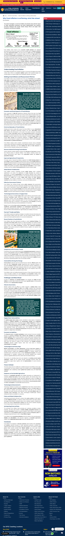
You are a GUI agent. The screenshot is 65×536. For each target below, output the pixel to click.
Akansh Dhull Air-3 (39, 519)
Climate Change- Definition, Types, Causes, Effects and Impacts (54, 86)
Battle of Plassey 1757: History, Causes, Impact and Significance (54, 217)
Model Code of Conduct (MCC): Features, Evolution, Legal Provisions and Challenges (54, 372)
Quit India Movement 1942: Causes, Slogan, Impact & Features (54, 391)
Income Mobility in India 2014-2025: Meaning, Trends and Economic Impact (54, 445)
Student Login (38, 500)
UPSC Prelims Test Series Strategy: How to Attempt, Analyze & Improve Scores (54, 225)
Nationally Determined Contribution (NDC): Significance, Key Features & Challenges (54, 355)
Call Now (6, 533)
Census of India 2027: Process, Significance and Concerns (54, 236)
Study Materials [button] (36, 8)
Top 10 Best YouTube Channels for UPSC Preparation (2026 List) (54, 67)
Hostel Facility (7, 509)
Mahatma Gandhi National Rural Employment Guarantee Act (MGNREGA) (54, 443)
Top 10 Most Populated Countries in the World (54, 143)
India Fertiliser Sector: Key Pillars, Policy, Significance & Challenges (54, 178)
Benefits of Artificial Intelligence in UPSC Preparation (54, 385)
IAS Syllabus (53, 500)
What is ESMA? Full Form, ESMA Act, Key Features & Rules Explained (54, 418)
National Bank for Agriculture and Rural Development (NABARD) (54, 336)
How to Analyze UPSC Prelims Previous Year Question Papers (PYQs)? (54, 241)
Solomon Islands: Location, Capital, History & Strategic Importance (54, 437)
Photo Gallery (7, 507)
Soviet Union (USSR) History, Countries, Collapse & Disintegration (54, 127)
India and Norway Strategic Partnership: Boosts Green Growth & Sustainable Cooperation (54, 200)
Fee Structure (38, 501)
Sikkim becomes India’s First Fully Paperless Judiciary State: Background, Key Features (54, 247)
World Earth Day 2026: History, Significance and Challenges (54, 287)
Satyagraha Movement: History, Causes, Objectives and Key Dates (54, 75)
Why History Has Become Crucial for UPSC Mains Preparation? (54, 119)
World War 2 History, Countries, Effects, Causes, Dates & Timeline (54, 238)
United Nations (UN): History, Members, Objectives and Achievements (54, 168)
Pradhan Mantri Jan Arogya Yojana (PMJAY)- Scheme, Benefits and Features (54, 124)
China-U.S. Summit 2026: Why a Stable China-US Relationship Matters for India (54, 214)
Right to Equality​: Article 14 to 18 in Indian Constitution (54, 323)
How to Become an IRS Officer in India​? (53, 410)
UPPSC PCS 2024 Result (55, 509)
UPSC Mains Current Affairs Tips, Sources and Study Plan (54, 165)
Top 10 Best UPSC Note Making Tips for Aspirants (54, 203)
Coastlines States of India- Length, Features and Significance (54, 149)
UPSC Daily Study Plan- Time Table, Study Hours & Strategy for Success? (54, 64)
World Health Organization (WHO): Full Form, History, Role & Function (54, 157)
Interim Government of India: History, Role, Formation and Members (54, 154)
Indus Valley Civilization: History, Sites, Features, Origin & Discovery (54, 252)
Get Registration (39, 505)
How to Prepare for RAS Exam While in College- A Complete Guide (54, 56)
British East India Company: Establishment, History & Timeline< (54, 399)
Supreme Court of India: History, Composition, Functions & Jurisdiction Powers (54, 358)
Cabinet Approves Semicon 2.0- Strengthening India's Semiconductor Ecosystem (54, 59)
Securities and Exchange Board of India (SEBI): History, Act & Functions (54, 138)
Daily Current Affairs (40, 511)
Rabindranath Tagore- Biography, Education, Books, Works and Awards (54, 189)
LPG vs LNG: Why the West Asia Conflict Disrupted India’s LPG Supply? (54, 345)
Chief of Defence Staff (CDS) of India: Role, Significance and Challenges (54, 219)
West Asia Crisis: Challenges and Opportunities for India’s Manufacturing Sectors (54, 304)
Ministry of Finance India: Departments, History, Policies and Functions (54, 306)
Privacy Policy (7, 517)
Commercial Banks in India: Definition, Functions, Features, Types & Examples (54, 121)
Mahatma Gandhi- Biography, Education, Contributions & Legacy (54, 135)
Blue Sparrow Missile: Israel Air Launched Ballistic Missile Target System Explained (54, 421)
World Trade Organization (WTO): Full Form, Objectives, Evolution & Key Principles (54, 432)
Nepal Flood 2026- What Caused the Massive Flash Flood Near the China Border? (54, 21)
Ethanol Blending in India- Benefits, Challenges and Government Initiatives (54, 72)
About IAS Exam (53, 497)
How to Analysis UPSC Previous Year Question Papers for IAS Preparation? (54, 48)
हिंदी (62, 8)
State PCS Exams (43, 10)
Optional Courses (24, 507)
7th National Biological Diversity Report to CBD (54, 440)
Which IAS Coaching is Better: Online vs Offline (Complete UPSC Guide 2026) (54, 255)
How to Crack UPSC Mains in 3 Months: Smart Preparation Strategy (54, 176)
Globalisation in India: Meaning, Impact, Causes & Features (54, 364)
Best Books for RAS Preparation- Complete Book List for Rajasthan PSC (54, 42)
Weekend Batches (24, 505)
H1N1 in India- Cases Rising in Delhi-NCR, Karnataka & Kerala (54, 26)
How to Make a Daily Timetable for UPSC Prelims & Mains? (54, 296)
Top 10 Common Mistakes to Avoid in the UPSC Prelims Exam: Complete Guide (54, 249)
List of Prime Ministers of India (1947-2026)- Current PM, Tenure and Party (54, 110)
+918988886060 (58, 1)
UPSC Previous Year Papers (54, 512)
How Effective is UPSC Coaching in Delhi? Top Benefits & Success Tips (54, 83)
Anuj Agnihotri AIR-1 (39, 515)
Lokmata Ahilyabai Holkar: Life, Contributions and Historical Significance (54, 116)
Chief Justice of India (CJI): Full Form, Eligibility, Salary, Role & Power (54, 266)
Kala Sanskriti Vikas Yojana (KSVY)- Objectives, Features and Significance (54, 53)
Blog (51, 515)
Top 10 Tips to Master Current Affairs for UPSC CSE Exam (54, 282)
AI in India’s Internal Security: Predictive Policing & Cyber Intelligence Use (54, 342)
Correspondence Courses (23, 512)
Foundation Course (24, 509)
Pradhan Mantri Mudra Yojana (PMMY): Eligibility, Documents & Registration (54, 317)
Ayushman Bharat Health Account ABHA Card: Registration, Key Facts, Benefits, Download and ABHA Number (54, 91)
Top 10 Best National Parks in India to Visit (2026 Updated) (54, 227)
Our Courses (21, 497)
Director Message (8, 500)
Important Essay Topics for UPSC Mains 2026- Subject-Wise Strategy (54, 78)
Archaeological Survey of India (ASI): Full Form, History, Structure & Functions (54, 388)
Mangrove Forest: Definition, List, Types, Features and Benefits (54, 94)
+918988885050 (49, 1)
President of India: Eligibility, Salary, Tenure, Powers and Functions (54, 320)
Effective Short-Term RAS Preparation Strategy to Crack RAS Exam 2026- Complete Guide (54, 29)
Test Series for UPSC (55, 519)
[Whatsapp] (53, 533)
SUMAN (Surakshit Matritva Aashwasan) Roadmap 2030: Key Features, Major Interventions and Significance (54, 89)
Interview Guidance (24, 517)
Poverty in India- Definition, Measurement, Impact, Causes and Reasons (54, 233)
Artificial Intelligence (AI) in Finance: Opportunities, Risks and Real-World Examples (54, 293)
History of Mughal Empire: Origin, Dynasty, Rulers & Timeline (54, 325)
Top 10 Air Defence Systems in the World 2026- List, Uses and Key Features (54, 80)
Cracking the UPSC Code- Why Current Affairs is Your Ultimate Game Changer (54, 37)
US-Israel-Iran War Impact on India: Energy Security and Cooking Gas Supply (54, 429)
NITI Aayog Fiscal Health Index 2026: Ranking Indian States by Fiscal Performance (54, 413)
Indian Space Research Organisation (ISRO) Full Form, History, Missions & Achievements (54, 404)
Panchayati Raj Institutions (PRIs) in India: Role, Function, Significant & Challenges (54, 206)
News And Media (39, 520)
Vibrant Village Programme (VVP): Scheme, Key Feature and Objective (54, 274)
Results (6, 503)
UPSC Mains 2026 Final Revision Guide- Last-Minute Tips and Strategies (54, 97)
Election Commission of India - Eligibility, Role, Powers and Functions (54, 208)
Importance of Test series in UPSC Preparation (54, 328)
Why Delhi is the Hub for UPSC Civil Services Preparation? (54, 173)
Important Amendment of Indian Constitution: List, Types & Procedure (54, 366)
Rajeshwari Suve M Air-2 (40, 517)
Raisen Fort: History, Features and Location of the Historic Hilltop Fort (54, 394)
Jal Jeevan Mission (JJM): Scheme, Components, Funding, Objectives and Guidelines (54, 369)
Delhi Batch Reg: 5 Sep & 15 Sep (10, 1)
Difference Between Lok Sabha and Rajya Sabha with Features (54, 309)
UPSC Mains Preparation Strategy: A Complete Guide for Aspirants (54, 70)
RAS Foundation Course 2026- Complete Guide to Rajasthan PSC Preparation (54, 45)
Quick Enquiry (38, 509)
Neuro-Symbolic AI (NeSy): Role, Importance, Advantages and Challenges (54, 187)
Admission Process (39, 507)
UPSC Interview (53, 505)
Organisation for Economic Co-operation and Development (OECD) (54, 129)
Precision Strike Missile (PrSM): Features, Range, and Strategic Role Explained (54, 448)
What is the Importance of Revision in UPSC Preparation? (54, 192)
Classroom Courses (24, 500)
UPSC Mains (53, 503)
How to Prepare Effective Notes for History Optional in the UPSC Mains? (54, 51)
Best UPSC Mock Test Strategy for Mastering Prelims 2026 (54, 268)
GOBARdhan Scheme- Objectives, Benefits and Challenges (54, 40)
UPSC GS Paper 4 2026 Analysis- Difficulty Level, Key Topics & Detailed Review (54, 23)
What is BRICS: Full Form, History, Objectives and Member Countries (54, 350)
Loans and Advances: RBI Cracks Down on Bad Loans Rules (54, 257)
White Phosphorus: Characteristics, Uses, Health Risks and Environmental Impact (54, 334)
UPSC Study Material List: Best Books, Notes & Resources (54, 301)
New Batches (22, 9)
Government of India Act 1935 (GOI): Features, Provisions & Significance (54, 377)
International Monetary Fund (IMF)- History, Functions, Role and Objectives (54, 140)
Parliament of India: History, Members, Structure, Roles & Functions (54, 339)
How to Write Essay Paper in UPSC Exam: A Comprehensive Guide (54, 102)
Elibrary (6, 511)
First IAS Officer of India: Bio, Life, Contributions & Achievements (54, 361)
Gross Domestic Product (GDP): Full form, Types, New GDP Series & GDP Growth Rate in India (54, 402)
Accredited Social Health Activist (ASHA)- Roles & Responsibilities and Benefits (54, 105)
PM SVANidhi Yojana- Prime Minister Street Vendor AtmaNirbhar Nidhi (54, 146)
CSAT (21, 503)
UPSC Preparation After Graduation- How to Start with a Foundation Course (54, 31)
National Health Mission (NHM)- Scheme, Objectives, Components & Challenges (54, 132)
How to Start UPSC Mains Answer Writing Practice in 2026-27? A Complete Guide (54, 61)
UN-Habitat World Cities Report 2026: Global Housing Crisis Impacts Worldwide (54, 195)
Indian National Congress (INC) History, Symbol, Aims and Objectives (54, 290)
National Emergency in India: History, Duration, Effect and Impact (54, 222)
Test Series (22, 515)
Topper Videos (7, 505)
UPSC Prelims (53, 501)
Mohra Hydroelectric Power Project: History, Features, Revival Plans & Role (54, 312)
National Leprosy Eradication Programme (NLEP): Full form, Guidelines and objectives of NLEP (54, 434)
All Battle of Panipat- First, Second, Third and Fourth (54, 184)
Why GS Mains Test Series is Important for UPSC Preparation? (54, 260)
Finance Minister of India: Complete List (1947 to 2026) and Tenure (54, 170)
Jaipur (46, 529)
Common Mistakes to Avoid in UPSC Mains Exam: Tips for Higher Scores (54, 181)
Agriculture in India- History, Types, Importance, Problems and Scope (54, 162)
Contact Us (7, 515)
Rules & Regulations (9, 513)
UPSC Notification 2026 (55, 507)
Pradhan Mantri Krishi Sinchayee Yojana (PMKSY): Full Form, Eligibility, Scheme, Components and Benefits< (54, 396)
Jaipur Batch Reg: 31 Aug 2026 (26, 1)
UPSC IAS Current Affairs (12, 15)
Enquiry (54, 8)
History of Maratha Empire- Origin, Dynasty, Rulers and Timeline (54, 108)
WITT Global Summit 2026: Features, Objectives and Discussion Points (54, 374)
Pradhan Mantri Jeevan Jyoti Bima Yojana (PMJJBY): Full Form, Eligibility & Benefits (54, 230)
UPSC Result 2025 (39, 513)
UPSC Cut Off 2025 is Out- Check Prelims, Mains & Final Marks (54, 426)
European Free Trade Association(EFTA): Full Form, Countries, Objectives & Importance (54, 383)
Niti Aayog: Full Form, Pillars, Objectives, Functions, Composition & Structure (54, 353)
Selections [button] (48, 8)
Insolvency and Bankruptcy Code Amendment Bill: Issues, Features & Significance (54, 315)
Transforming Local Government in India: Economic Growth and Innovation (54, 211)
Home (9, 8)
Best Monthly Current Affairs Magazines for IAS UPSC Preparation (54, 151)
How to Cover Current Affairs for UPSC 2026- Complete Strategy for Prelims (54, 298)
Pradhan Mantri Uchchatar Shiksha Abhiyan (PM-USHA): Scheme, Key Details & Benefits (54, 279)
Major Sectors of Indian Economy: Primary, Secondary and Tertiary (54, 331)
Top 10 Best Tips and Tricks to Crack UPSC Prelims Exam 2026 (54, 415)
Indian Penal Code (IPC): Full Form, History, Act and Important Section (54, 276)
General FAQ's (53, 517)
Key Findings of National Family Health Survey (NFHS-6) (54, 159)
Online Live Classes (24, 501)
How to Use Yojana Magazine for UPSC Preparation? (54, 113)
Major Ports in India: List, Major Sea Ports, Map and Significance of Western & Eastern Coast (54, 407)
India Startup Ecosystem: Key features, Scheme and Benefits (54, 263)
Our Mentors (7, 501)
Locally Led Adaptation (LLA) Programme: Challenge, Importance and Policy (54, 271)
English (59, 8)
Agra (24, 529)
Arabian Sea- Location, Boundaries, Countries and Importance (54, 100)
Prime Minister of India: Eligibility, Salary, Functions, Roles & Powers (54, 380)
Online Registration (28, 9)
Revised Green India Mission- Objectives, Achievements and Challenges (54, 34)
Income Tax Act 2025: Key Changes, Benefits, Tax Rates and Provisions (54, 347)
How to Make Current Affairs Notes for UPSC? (54, 244)
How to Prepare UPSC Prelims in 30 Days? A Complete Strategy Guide (54, 285)
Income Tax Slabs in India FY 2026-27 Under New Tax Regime (54, 423)
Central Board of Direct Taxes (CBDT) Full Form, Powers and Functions (54, 198)
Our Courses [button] (15, 8)
